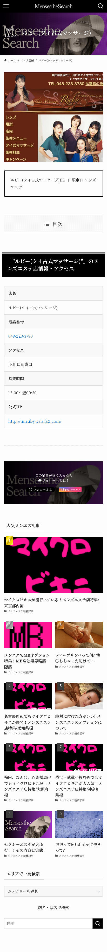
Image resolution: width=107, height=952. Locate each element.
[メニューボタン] (6, 6)
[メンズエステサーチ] (53, 6)
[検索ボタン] (101, 6)
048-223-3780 (20, 336)
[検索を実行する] (97, 923)
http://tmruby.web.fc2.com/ (34, 421)
